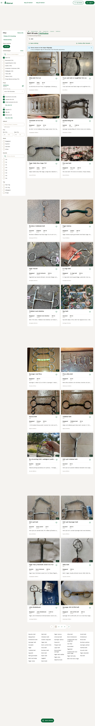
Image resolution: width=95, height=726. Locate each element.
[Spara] (56, 78)
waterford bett (58, 660)
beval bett (83, 639)
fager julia (44, 642)
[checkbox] (3, 57)
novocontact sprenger (57, 651)
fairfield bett (83, 647)
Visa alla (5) (8, 105)
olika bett (70, 634)
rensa (21, 50)
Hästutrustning (7, 39)
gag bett (30, 653)
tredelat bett (31, 650)
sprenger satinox (58, 639)
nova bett (44, 647)
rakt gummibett (32, 655)
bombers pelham (84, 642)
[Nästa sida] (68, 626)
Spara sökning (34, 43)
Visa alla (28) (9, 118)
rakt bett (43, 634)
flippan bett (57, 645)
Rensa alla (20, 33)
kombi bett (83, 634)
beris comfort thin (46, 645)
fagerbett (69, 649)
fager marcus (58, 634)
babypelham (31, 637)
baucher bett (31, 634)
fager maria (31, 661)
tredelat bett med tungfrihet (72, 640)
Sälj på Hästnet (40, 2)
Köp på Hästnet (28, 2)
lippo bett (57, 647)
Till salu (6, 46)
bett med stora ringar (73, 658)
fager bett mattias (59, 654)
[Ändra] (22, 85)
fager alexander (84, 653)
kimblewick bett (32, 639)
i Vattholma (43, 33)
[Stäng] (91, 48)
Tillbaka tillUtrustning (9, 36)
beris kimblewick (72, 637)
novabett (30, 645)
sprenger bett (32, 642)
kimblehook (83, 637)
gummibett (70, 646)
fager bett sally (71, 656)
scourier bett (83, 650)
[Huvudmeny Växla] (1, 2)
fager (29, 647)
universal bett (58, 637)
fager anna (57, 657)
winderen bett (45, 637)
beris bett (44, 653)
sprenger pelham (85, 645)
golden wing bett (46, 639)
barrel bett (44, 661)
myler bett (44, 655)
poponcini (57, 642)
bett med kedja (32, 658)
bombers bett (45, 650)
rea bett (82, 655)
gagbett (43, 658)
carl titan (69, 643)
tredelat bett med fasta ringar (72, 652)
